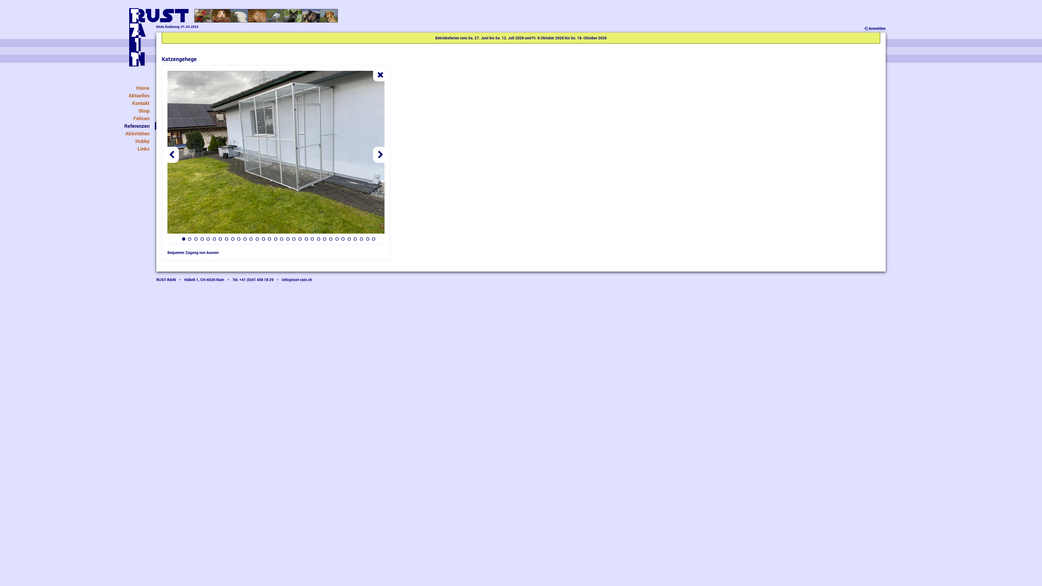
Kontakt (141, 103)
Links (144, 148)
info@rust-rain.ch (297, 279)
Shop (144, 110)
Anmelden (877, 28)
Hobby (142, 141)
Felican (142, 118)
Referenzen (137, 126)
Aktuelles (139, 95)
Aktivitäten (137, 133)
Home (143, 88)
